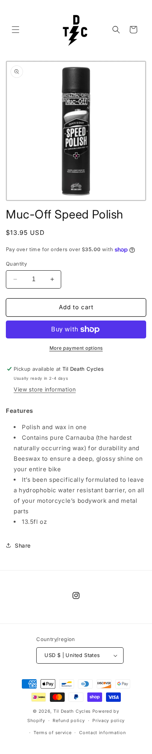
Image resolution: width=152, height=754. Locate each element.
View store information (45, 389)
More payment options (76, 348)
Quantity (16, 264)
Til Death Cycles (72, 711)
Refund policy (69, 720)
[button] (15, 29)
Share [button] (23, 545)
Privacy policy (108, 720)
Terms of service (52, 732)
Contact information (102, 732)
